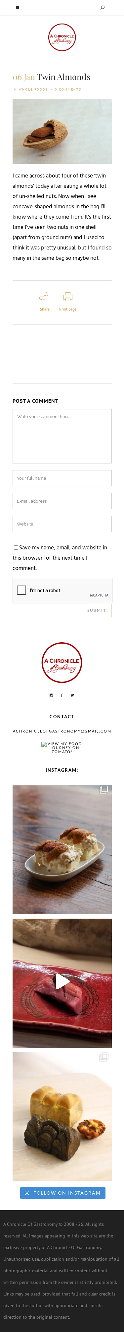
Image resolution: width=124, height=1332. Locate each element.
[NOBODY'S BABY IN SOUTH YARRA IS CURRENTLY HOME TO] (62, 848)
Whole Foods (33, 89)
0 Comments (68, 89)
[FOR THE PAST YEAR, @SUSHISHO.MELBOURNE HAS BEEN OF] (62, 981)
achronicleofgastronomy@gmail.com (62, 731)
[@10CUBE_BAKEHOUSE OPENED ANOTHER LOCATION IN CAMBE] (62, 1115)
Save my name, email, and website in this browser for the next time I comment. (60, 558)
